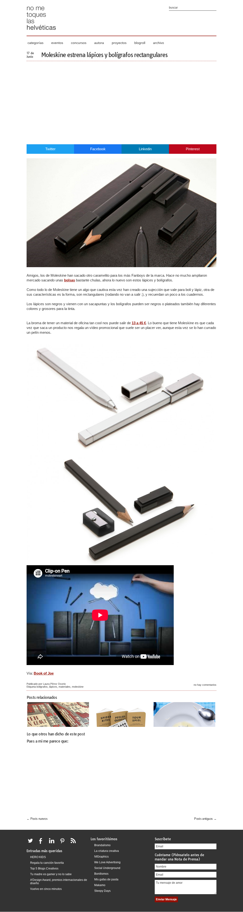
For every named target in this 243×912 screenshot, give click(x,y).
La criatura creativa (106, 851)
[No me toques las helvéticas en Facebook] (42, 843)
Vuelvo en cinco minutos (46, 889)
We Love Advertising (107, 862)
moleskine (78, 686)
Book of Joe (44, 673)
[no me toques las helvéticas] (41, 31)
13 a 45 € (139, 323)
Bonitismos (101, 873)
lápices (53, 686)
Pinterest (193, 149)
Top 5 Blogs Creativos (44, 868)
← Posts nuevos (37, 818)
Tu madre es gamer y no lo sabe (51, 874)
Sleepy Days (102, 891)
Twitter (50, 149)
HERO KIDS (38, 857)
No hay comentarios (205, 684)
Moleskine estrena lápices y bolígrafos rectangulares (104, 54)
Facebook (98, 149)
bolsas (69, 280)
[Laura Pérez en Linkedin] (53, 843)
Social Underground (107, 868)
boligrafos (42, 686)
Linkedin (145, 149)
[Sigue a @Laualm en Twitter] (32, 843)
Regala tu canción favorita (47, 862)
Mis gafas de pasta (106, 879)
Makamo (99, 885)
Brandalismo (102, 845)
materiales (64, 686)
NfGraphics (101, 856)
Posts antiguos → (205, 818)
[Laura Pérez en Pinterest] (64, 843)
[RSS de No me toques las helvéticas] (74, 843)
